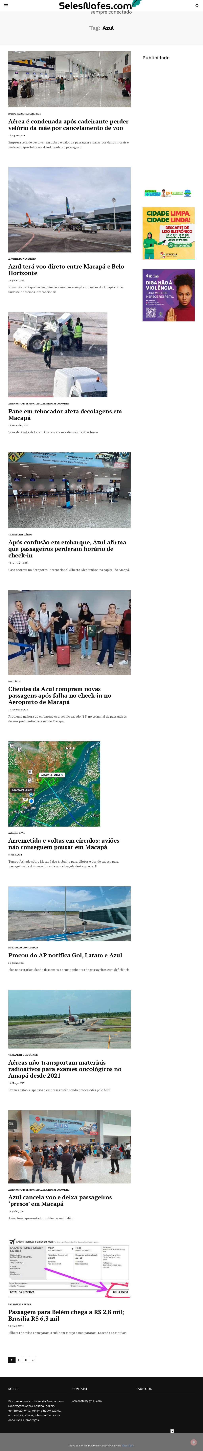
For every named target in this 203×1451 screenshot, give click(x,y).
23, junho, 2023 (16, 962)
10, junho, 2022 (16, 1211)
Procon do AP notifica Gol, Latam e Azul (65, 955)
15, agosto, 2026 (16, 135)
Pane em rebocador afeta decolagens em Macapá (65, 414)
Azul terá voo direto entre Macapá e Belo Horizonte (66, 269)
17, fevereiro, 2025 (18, 709)
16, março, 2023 (16, 1083)
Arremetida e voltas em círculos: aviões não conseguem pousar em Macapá (63, 843)
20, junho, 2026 (16, 280)
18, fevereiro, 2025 (18, 562)
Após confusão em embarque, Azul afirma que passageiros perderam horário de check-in (67, 548)
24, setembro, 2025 (18, 425)
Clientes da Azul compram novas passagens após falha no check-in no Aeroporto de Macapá (59, 695)
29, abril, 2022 (15, 1326)
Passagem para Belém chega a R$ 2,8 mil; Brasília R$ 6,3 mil (66, 1315)
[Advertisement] (169, 95)
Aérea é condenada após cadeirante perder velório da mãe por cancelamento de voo (68, 124)
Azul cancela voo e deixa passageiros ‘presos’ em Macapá (60, 1200)
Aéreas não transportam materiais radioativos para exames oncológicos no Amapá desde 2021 (65, 1068)
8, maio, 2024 (15, 854)
